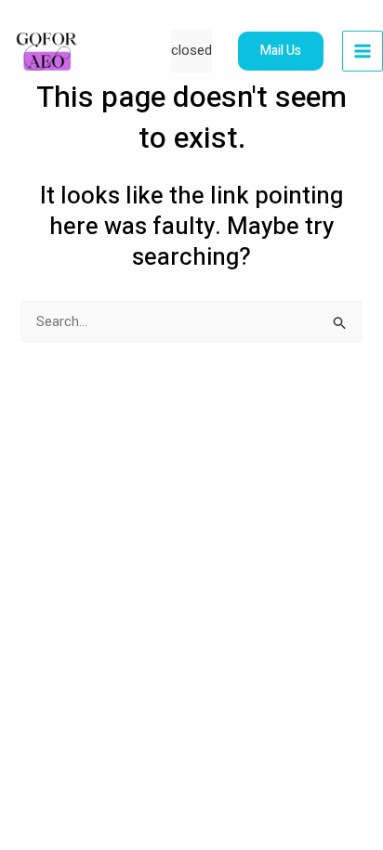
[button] (281, 51)
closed (191, 50)
